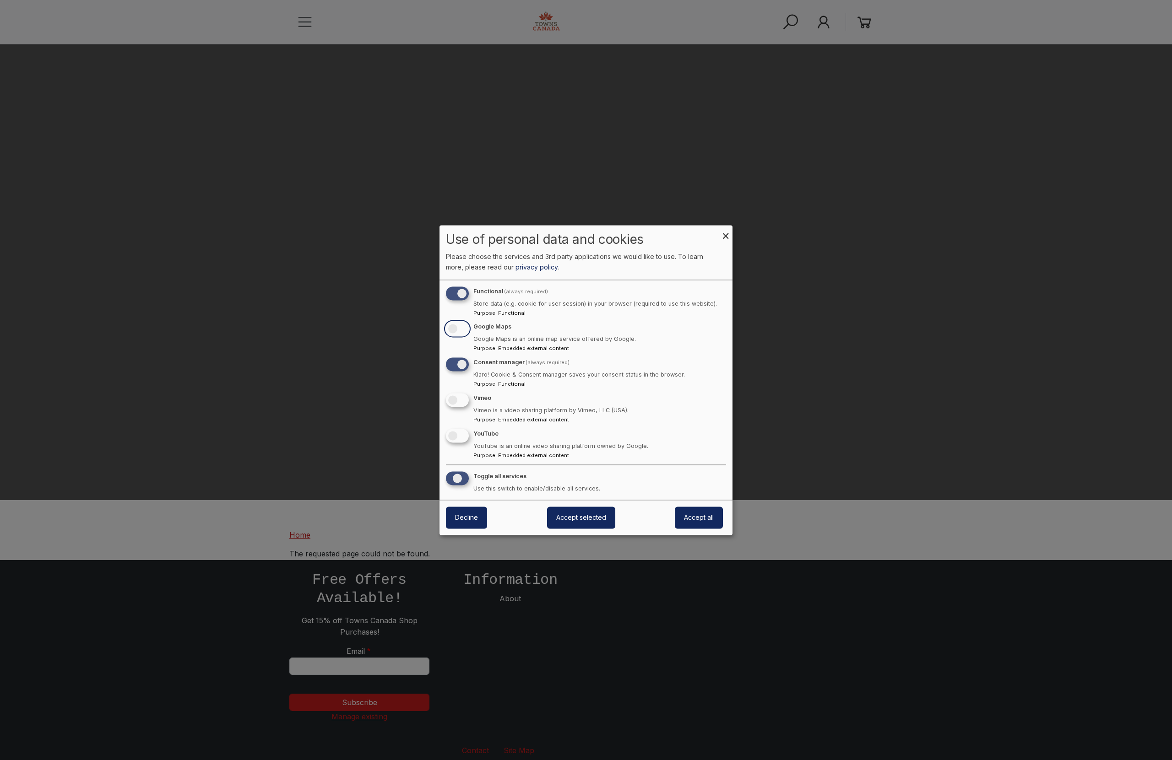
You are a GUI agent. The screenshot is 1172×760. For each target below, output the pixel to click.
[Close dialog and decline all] (725, 231)
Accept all (699, 517)
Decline (466, 517)
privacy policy (536, 267)
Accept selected (581, 517)
